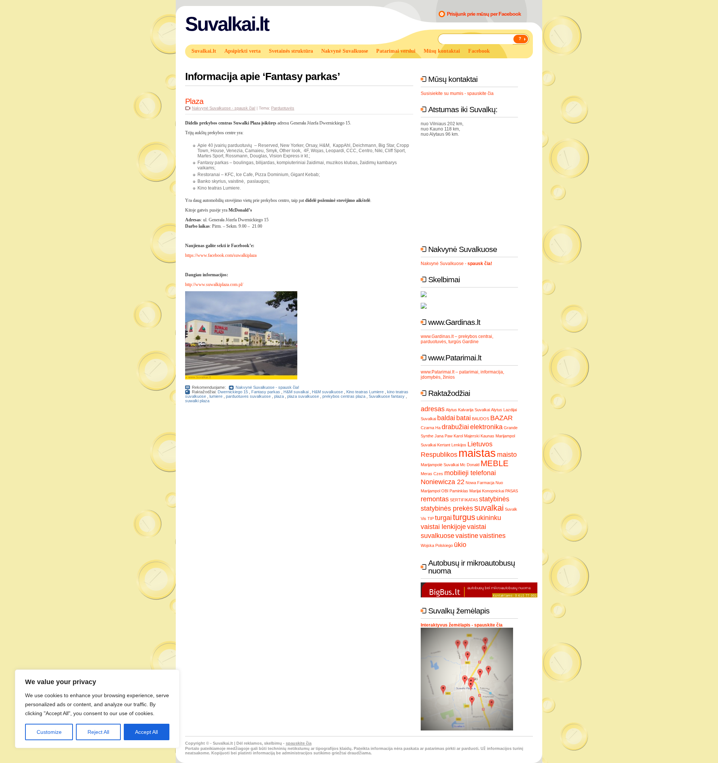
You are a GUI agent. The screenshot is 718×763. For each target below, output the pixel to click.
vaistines (492, 535)
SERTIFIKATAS (464, 500)
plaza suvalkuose (303, 396)
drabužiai (455, 427)
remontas (435, 499)
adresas (433, 409)
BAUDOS (480, 418)
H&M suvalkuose (327, 392)
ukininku (488, 518)
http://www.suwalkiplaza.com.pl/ (214, 284)
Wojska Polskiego (437, 545)
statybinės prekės (447, 508)
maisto (507, 454)
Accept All (146, 732)
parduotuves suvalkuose (248, 396)
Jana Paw (443, 436)
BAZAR (501, 418)
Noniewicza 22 (442, 482)
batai (463, 418)
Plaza (194, 101)
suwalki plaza (197, 401)
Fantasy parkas (265, 392)
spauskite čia (299, 743)
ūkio (460, 544)
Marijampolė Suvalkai (440, 464)
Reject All (98, 732)
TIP (430, 518)
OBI (444, 491)
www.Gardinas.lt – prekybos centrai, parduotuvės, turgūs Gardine (457, 339)
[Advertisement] (477, 189)
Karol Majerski (466, 436)
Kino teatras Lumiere (365, 392)
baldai (446, 418)
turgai (443, 518)
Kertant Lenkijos (451, 445)
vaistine (466, 535)
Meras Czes (432, 473)
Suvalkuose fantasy (387, 396)
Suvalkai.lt (227, 24)
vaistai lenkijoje (443, 526)
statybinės (494, 499)
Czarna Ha (431, 427)
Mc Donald (469, 464)
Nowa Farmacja (480, 482)
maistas (477, 453)
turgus (464, 517)
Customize (49, 732)
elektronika (486, 427)
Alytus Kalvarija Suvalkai (468, 409)
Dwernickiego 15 (233, 392)
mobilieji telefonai (470, 473)
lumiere (216, 396)
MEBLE (495, 463)
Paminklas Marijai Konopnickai (476, 491)
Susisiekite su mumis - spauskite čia (457, 93)
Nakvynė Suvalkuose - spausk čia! (223, 108)
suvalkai (489, 508)
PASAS (511, 491)
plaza (279, 396)
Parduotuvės (282, 108)
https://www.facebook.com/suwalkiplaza (221, 255)
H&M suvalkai (296, 392)
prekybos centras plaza (343, 396)
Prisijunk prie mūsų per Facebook (484, 14)
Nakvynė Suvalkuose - (456, 263)
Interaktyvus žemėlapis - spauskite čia (462, 625)
